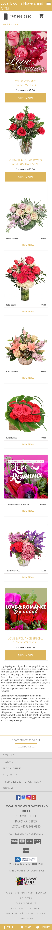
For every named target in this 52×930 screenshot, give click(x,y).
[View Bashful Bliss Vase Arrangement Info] (26, 210)
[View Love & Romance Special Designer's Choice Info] (26, 609)
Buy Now (25, 98)
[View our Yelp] (33, 798)
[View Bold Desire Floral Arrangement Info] (26, 277)
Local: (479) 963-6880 (26, 826)
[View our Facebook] (18, 798)
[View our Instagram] (28, 798)
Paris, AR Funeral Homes (20, 893)
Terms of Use (26, 918)
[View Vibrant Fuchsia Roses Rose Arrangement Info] (26, 131)
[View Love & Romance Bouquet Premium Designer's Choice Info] (26, 476)
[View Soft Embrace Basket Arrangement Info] (26, 343)
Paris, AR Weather (26, 903)
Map (27, 927)
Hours (44, 927)
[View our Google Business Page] (23, 798)
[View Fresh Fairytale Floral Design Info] (26, 543)
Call (9, 927)
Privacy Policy (13, 913)
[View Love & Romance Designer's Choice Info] (26, 52)
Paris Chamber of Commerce (26, 870)
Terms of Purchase (34, 913)
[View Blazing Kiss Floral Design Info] (26, 410)
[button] (43, 17)
